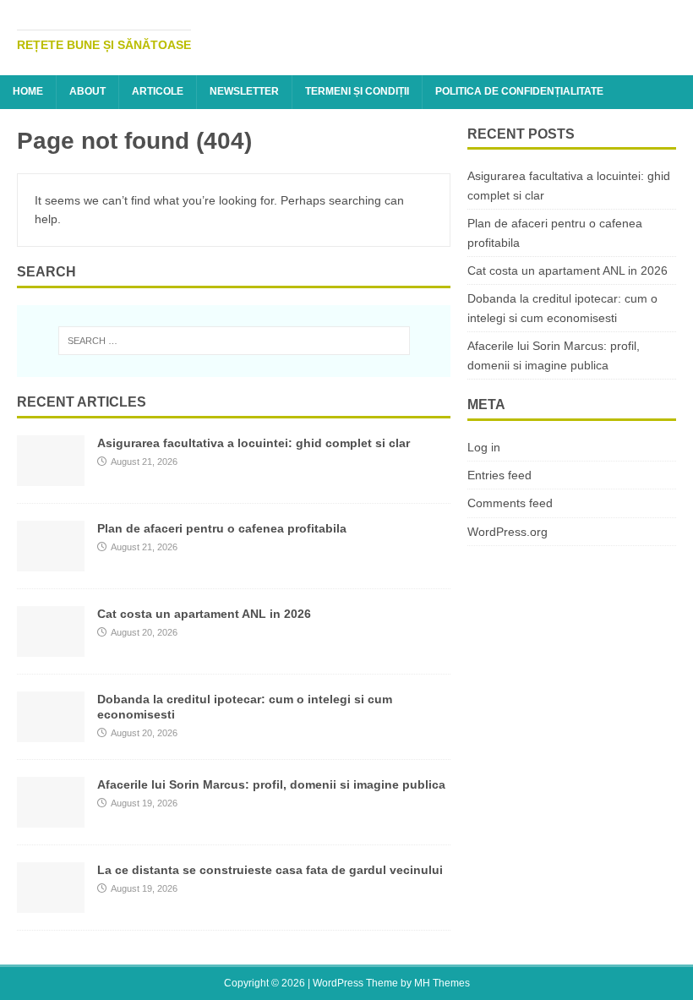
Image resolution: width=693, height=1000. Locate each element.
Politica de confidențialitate (519, 91)
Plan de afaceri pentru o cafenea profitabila (221, 528)
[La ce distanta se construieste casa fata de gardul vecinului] (51, 903)
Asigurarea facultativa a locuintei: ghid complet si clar (253, 443)
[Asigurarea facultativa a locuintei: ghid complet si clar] (51, 476)
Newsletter (244, 91)
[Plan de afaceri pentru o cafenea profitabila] (51, 561)
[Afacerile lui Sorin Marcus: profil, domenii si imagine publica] (51, 817)
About (87, 91)
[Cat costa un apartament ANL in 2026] (51, 646)
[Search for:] (234, 340)
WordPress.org (507, 531)
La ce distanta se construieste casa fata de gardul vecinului (270, 870)
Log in (483, 447)
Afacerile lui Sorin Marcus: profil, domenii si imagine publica (271, 784)
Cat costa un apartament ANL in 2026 (204, 613)
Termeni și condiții (357, 91)
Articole (157, 91)
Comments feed (510, 503)
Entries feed (499, 475)
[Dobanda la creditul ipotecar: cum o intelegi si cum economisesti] (51, 732)
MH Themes (442, 983)
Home (28, 91)
